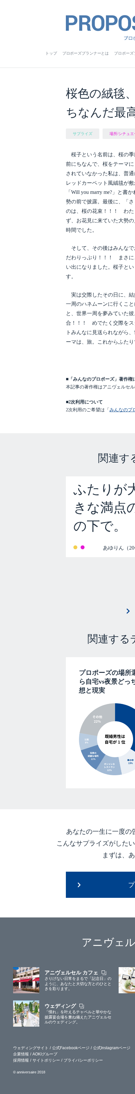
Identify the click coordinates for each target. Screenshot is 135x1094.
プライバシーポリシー (83, 1060)
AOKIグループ (44, 1054)
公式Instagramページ (111, 1048)
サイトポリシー (46, 1060)
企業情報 (21, 1054)
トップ (51, 53)
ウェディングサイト (30, 1048)
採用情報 (21, 1060)
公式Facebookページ (70, 1048)
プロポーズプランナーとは (85, 53)
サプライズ (82, 133)
